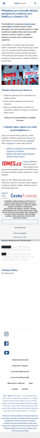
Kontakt (25, 389)
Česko (10, 254)
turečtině (10, 143)
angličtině (30, 141)
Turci (32, 257)
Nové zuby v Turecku (20, 366)
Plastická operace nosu (20, 371)
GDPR (24, 237)
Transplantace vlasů (20, 360)
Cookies (15, 389)
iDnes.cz (26, 161)
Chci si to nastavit (20, 233)
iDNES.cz (10, 27)
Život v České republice (21, 247)
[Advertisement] (20, 306)
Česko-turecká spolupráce (11, 250)
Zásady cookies (17, 237)
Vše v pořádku (20, 222)
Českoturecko (7, 257)
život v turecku (21, 259)
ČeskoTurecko (29, 24)
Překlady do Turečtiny (16, 383)
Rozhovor (26, 250)
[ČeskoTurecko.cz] (20, 3)
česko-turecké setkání (22, 254)
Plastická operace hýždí (20, 377)
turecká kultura (8, 259)
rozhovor (25, 257)
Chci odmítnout (20, 227)
